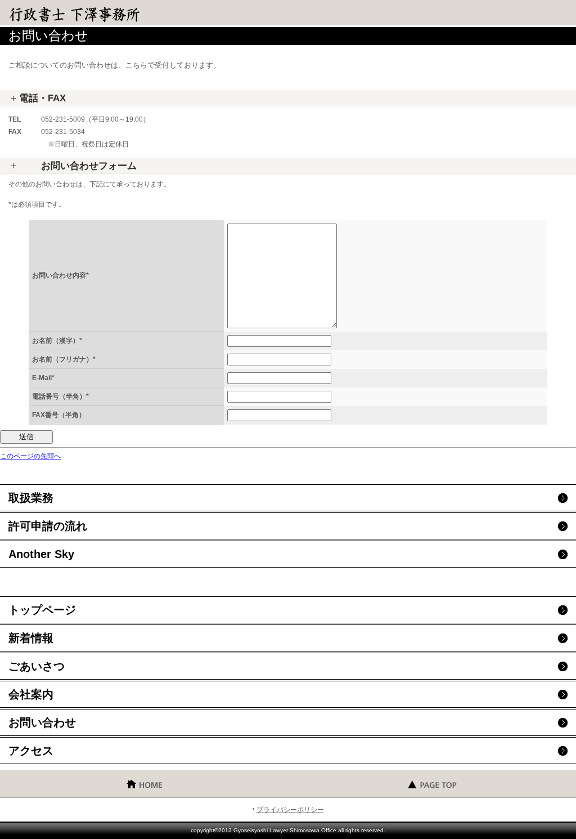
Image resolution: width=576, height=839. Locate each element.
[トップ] (432, 783)
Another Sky (41, 554)
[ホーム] (144, 783)
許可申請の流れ (47, 526)
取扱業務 (30, 498)
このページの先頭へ (30, 456)
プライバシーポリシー (290, 810)
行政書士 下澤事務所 (90, 14)
